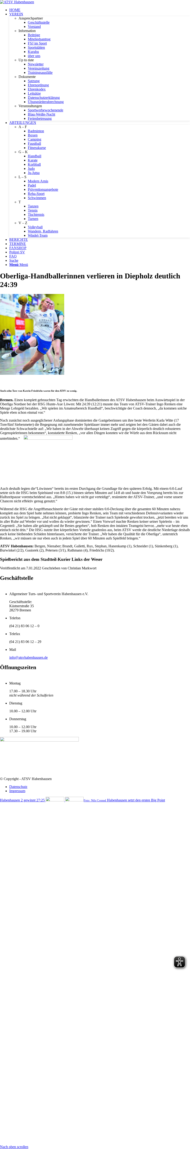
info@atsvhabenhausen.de (28, 657)
